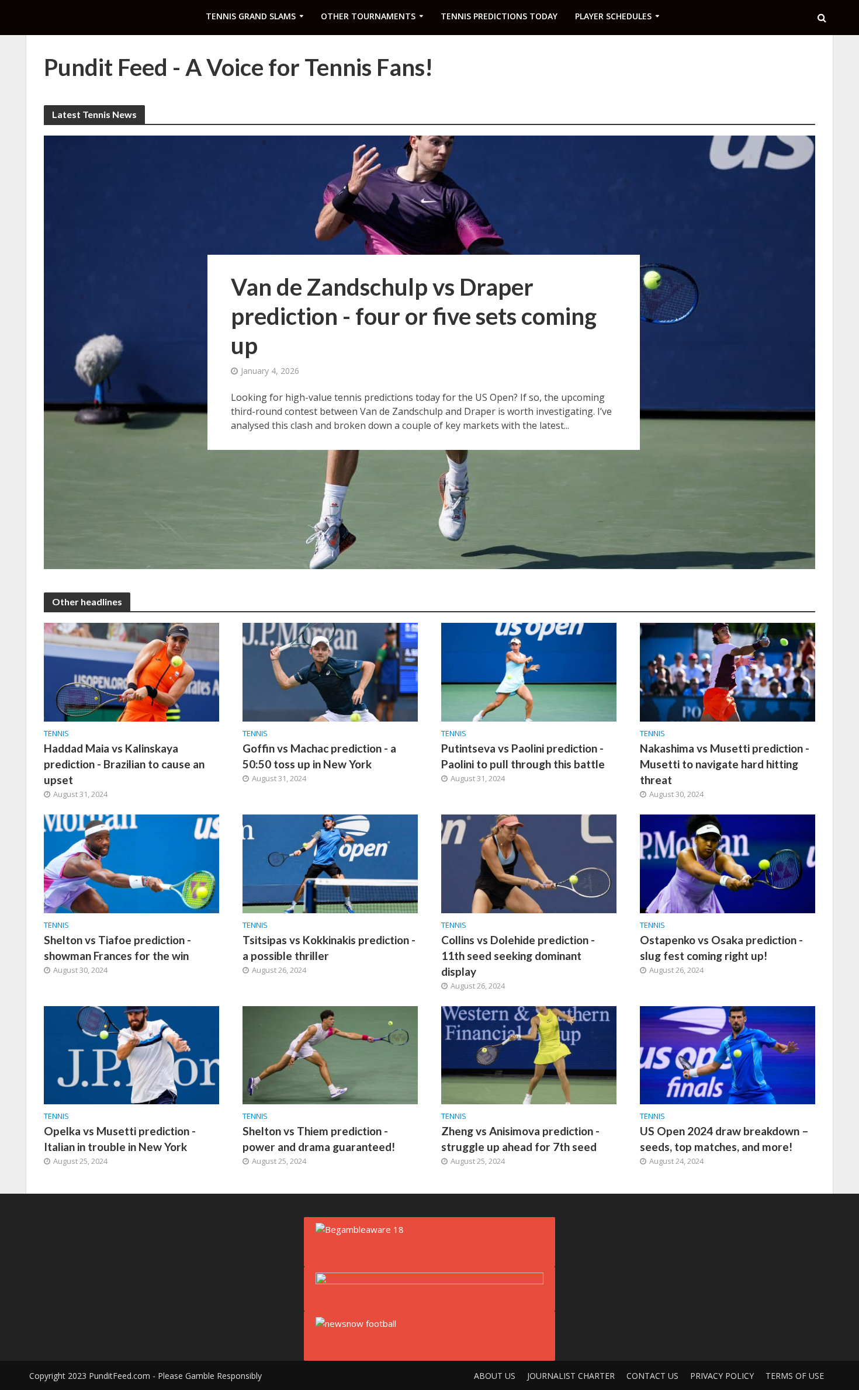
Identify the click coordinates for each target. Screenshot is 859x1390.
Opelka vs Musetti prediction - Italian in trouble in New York (120, 1138)
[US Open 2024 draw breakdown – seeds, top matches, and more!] (727, 1054)
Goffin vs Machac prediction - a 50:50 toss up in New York (319, 756)
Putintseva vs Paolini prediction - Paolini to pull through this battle (523, 756)
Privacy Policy (722, 1375)
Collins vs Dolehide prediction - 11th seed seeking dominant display (518, 955)
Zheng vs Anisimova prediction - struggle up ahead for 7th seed (520, 1138)
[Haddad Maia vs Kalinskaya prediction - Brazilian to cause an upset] (131, 671)
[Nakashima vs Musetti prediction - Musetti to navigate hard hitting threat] (727, 671)
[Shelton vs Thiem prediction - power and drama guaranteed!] (330, 1054)
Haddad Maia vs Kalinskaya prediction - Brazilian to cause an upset (124, 763)
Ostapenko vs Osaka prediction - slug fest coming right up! (721, 947)
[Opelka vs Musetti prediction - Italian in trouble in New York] (131, 1054)
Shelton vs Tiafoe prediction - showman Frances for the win (117, 947)
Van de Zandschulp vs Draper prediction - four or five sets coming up (414, 316)
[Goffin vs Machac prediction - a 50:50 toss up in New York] (330, 671)
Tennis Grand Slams (251, 16)
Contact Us (652, 1375)
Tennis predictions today (499, 16)
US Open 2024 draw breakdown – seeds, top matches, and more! (724, 1138)
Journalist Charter (571, 1375)
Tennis (56, 734)
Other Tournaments (368, 16)
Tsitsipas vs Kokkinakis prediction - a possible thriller (329, 947)
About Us (494, 1375)
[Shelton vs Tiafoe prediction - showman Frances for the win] (131, 862)
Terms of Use (795, 1375)
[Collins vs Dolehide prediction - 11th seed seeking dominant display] (528, 862)
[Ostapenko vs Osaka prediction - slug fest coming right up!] (727, 862)
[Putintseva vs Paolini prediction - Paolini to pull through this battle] (528, 671)
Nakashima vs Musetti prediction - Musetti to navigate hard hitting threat (724, 763)
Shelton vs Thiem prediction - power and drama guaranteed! (319, 1138)
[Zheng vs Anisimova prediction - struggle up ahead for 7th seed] (528, 1054)
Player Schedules (613, 16)
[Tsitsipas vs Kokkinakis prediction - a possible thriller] (330, 862)
